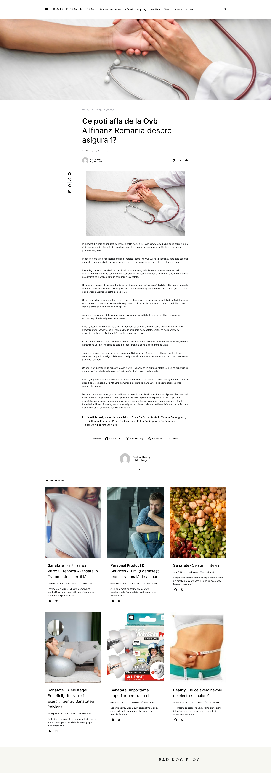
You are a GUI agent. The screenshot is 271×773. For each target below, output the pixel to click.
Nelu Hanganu (95, 159)
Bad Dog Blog (74, 9)
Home (85, 109)
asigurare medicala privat (114, 417)
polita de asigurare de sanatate (156, 421)
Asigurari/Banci (105, 109)
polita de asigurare (123, 421)
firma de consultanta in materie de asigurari (158, 417)
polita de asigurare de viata (100, 424)
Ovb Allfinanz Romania (96, 421)
